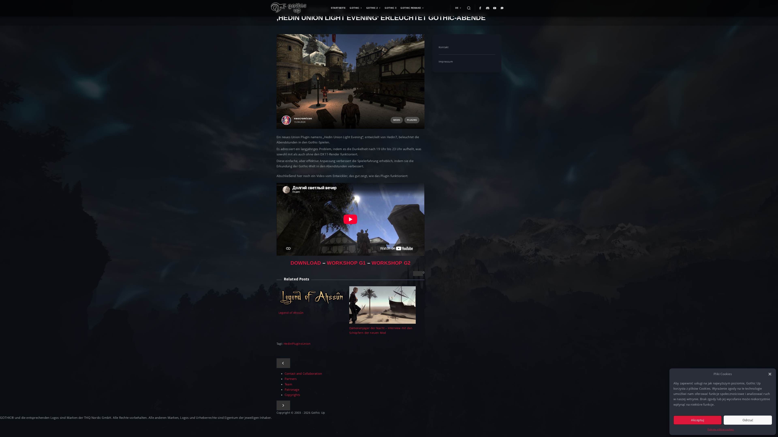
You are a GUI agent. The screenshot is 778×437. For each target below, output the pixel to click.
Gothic (354, 8)
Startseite (338, 8)
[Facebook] (480, 8)
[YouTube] (495, 8)
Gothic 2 (372, 8)
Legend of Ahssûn (291, 313)
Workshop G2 (391, 263)
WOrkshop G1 (346, 263)
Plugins (412, 120)
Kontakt (444, 47)
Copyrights (292, 395)
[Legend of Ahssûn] (312, 297)
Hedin (288, 344)
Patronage (292, 389)
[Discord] (488, 8)
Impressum (446, 61)
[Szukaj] (468, 8)
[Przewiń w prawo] (283, 405)
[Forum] (502, 8)
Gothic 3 (390, 8)
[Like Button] (418, 273)
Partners (291, 379)
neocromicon (303, 118)
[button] (770, 374)
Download (306, 263)
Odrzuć (748, 420)
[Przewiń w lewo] (283, 363)
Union (306, 344)
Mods (396, 120)
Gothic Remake (411, 8)
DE (456, 8)
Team (288, 384)
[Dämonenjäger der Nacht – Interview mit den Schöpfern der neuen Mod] (382, 305)
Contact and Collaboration (303, 373)
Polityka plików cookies (720, 429)
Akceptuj (697, 420)
